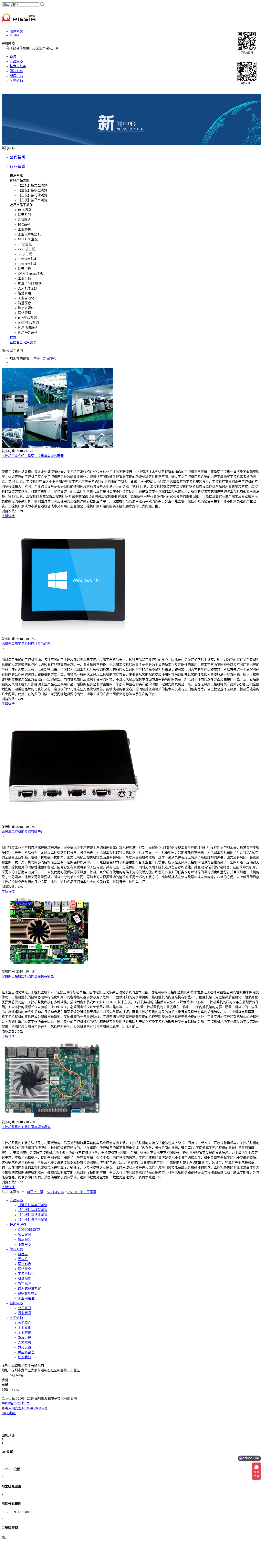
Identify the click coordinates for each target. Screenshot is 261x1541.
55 (58, 1192)
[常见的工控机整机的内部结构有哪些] (48, 967)
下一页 (85, 1192)
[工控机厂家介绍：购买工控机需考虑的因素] (57, 447)
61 (78, 1192)
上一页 (38, 1192)
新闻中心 (49, 358)
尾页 (93, 1192)
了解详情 (8, 516)
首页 (13, 56)
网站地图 (9, 1413)
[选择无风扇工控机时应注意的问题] (73, 635)
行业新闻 (17, 166)
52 (49, 1192)
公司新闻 (17, 157)
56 (62, 1192)
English (15, 35)
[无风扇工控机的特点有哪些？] (73, 823)
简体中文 (16, 31)
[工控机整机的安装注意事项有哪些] (52, 1118)
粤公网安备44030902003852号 (26, 1408)
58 (68, 1192)
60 (75, 1192)
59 (71, 1192)
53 (52, 1192)
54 (55, 1192)
